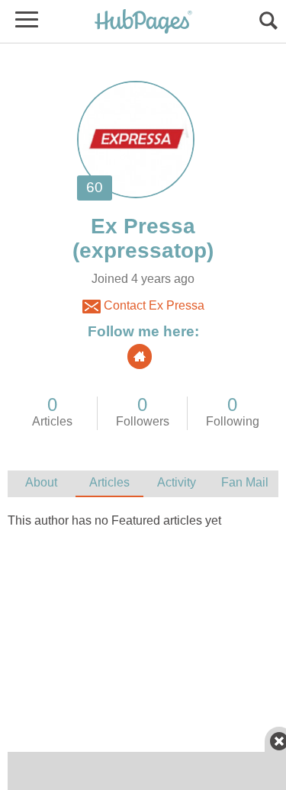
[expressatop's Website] (139, 356)
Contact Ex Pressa (152, 305)
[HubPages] (143, 22)
